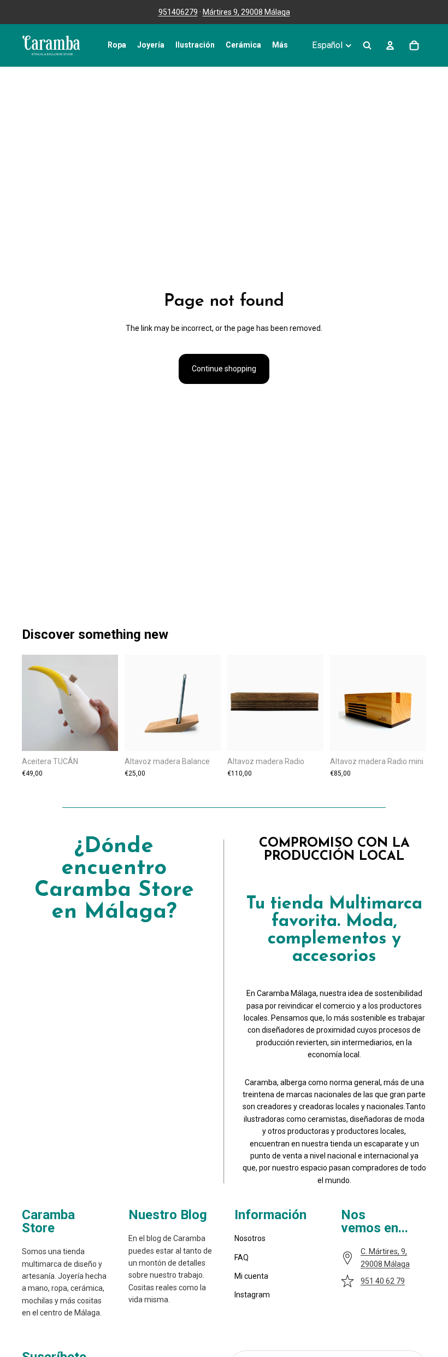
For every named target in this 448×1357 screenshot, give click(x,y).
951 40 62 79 (383, 1281)
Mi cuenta (251, 1276)
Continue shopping (224, 368)
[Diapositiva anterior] (137, 703)
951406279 (178, 12)
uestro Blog (172, 1214)
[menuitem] (280, 45)
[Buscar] (367, 45)
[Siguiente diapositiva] (209, 703)
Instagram (252, 1294)
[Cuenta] (390, 45)
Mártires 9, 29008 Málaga (246, 12)
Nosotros (250, 1238)
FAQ (241, 1257)
